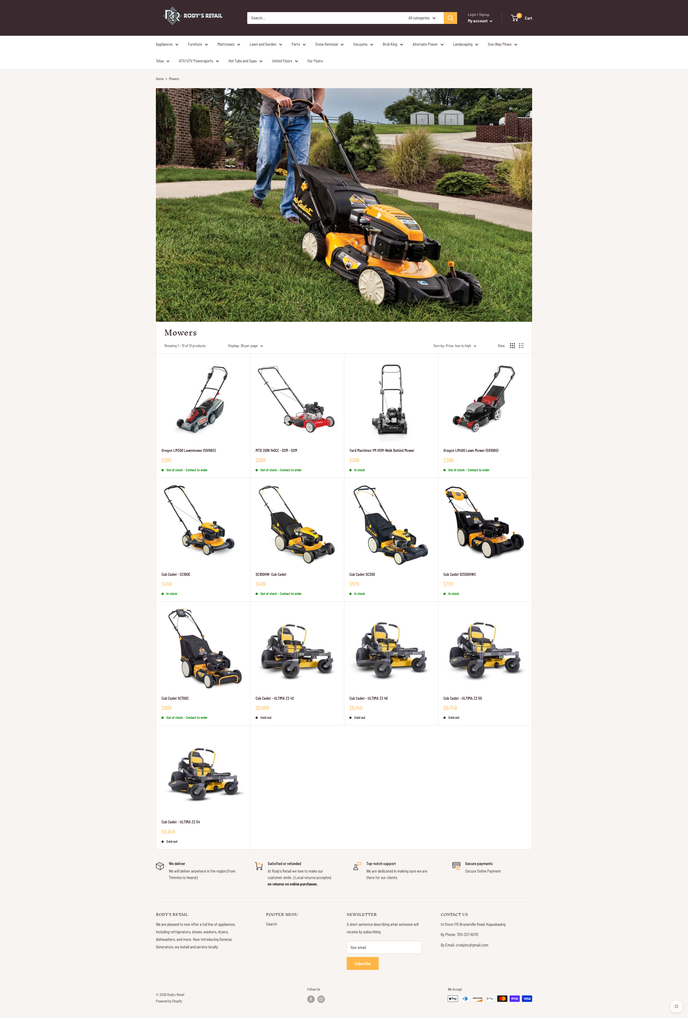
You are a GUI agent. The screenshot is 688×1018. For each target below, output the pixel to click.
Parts (296, 44)
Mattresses (225, 44)
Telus (160, 60)
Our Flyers (315, 60)
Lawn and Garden (263, 44)
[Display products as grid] (512, 345)
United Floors (282, 60)
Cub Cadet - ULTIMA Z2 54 (181, 822)
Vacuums (360, 44)
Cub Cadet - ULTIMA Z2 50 (462, 698)
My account (478, 20)
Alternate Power (425, 44)
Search (271, 923)
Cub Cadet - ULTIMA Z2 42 (275, 698)
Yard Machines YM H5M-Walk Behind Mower (381, 450)
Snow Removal (326, 44)
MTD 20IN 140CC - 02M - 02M (276, 450)
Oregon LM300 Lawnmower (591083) (189, 450)
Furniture (195, 44)
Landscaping (462, 44)
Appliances (164, 44)
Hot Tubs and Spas (242, 60)
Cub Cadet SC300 (362, 574)
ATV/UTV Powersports (196, 60)
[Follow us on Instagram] (321, 999)
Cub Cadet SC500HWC (459, 574)
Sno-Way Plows (499, 44)
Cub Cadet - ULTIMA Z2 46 (368, 698)
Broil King (390, 44)
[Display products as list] (521, 345)
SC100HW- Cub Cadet (271, 574)
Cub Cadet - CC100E (176, 574)
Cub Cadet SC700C (175, 698)
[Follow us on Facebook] (311, 999)
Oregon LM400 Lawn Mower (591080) (470, 450)
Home (160, 79)
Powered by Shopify (169, 1001)
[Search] (450, 18)
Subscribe (363, 963)
